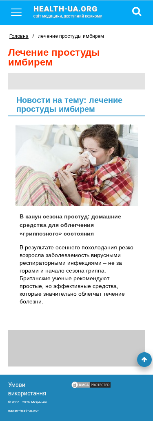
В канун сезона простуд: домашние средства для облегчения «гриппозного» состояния (70, 225)
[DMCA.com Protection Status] (91, 387)
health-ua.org (67, 11)
